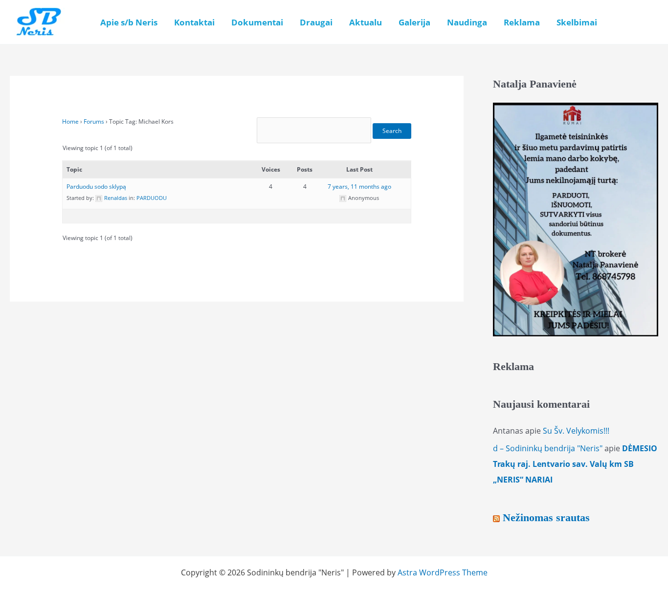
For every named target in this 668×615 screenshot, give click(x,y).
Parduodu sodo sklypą (96, 186)
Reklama (522, 22)
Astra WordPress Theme (443, 572)
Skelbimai (577, 22)
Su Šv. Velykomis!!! (576, 430)
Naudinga (467, 22)
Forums (94, 121)
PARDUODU (151, 197)
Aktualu (365, 22)
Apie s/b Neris (128, 22)
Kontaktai (194, 22)
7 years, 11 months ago (359, 186)
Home (70, 121)
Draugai (316, 22)
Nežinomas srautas (546, 517)
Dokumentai (257, 22)
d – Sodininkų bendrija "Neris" (547, 448)
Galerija (414, 22)
